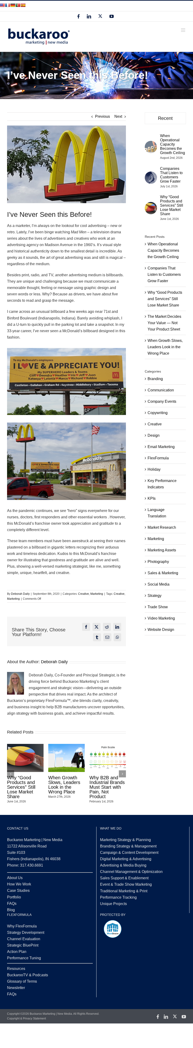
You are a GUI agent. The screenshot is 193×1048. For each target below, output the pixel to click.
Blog (11, 910)
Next (118, 116)
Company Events (162, 401)
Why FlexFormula (22, 926)
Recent (165, 118)
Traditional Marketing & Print (123, 891)
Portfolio (14, 897)
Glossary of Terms (22, 981)
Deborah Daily (20, 593)
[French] (7, 5)
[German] (12, 5)
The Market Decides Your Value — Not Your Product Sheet (164, 322)
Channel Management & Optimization (131, 872)
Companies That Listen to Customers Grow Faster (66, 784)
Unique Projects (113, 904)
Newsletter (16, 988)
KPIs (152, 498)
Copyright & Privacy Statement (26, 1018)
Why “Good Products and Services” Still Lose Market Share (103, 787)
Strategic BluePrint (22, 945)
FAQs (11, 903)
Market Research (162, 527)
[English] (2, 5)
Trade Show (158, 607)
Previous (102, 116)
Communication (161, 390)
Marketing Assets (162, 550)
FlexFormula (158, 458)
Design (154, 435)
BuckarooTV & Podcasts (27, 975)
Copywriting (158, 413)
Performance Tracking (118, 897)
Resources (16, 969)
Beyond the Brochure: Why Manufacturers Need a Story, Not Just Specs (23, 787)
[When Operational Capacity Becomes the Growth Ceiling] (151, 144)
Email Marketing (161, 447)
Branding (155, 379)
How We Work (19, 884)
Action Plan (16, 952)
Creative (83, 593)
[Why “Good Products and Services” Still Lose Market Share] (151, 205)
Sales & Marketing (163, 573)
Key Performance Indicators (162, 484)
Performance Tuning (24, 958)
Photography (158, 562)
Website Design (161, 630)
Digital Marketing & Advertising (125, 859)
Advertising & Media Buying (123, 865)
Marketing (96, 593)
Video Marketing (161, 618)
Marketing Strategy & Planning (125, 840)
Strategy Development (25, 933)
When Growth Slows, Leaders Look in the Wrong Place (165, 347)
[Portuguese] (18, 5)
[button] (10, 773)
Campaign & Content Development (129, 853)
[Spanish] (23, 5)
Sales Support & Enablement (124, 878)
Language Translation (157, 513)
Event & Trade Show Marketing (126, 884)
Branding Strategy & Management (128, 846)
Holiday (154, 469)
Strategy (154, 596)
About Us (15, 878)
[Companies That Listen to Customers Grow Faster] (151, 175)
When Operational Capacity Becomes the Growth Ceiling (172, 144)
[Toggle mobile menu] (183, 30)
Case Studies (18, 891)
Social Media (158, 584)
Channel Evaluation (23, 939)
